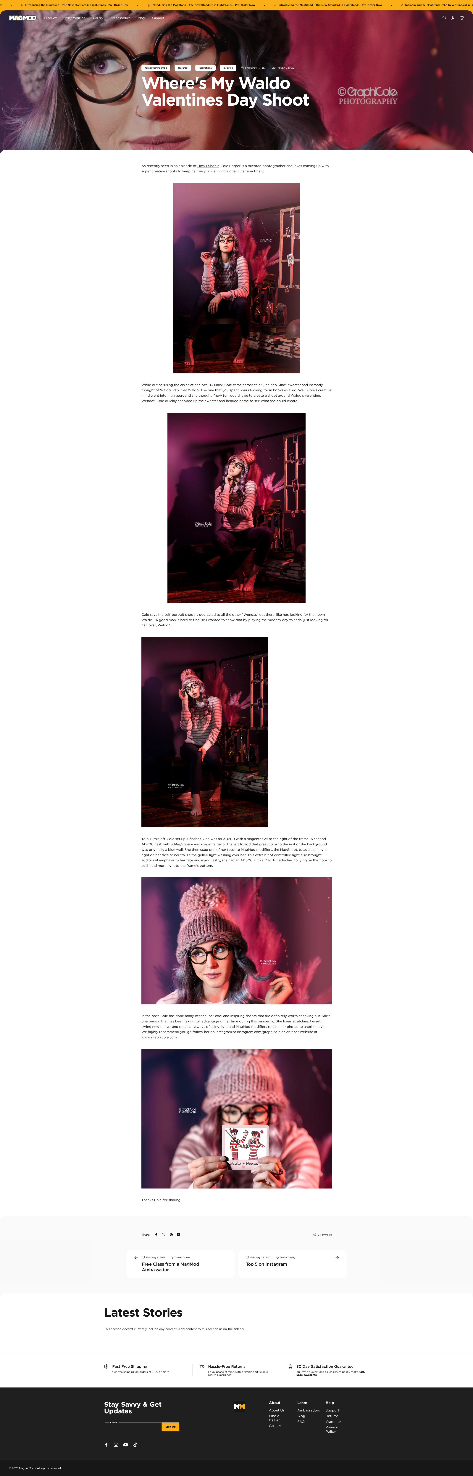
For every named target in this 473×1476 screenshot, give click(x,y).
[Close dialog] (316, 677)
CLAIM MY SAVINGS (195, 772)
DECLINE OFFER (194, 784)
